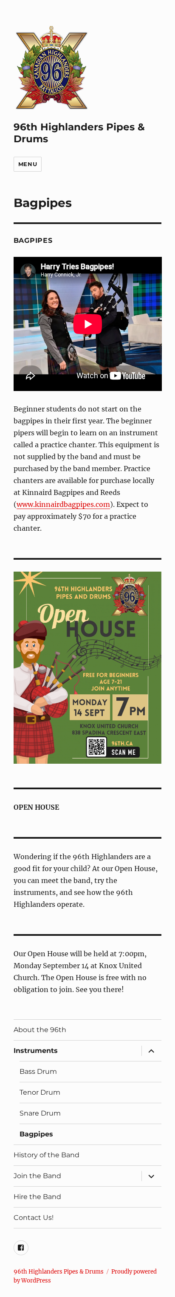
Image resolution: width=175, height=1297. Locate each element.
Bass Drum (38, 1071)
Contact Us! (34, 1218)
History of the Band (46, 1155)
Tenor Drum (40, 1092)
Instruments (36, 1051)
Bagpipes (36, 1134)
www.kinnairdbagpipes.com (63, 504)
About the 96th (40, 1030)
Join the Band (37, 1176)
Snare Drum (40, 1113)
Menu (27, 164)
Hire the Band (37, 1197)
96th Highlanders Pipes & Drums (59, 1271)
